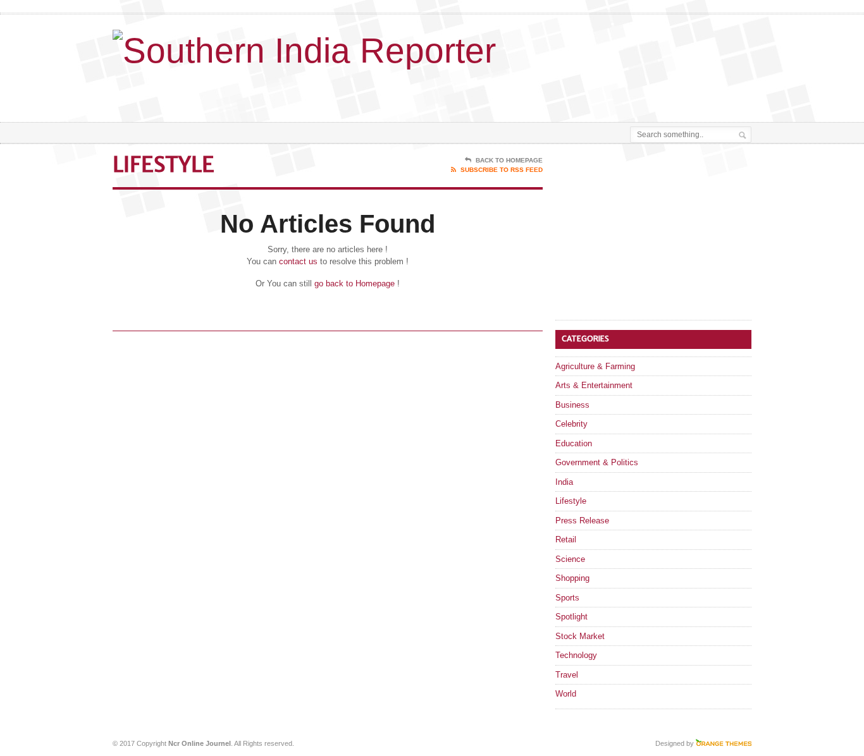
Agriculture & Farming (595, 366)
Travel (566, 675)
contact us (298, 261)
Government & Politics (596, 462)
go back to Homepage (354, 283)
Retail (565, 539)
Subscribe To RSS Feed (501, 169)
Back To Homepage (509, 160)
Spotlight (571, 616)
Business (572, 405)
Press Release (582, 520)
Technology (576, 655)
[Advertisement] (603, 90)
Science (570, 559)
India (564, 482)
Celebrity (571, 424)
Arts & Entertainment (594, 385)
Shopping (572, 578)
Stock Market (580, 636)
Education (573, 443)
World (565, 693)
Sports (567, 597)
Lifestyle (570, 501)
